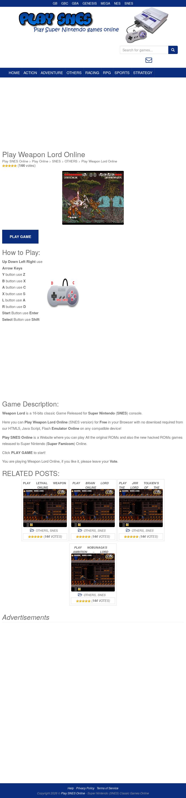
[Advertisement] (93, 114)
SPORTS (122, 72)
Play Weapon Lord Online (99, 161)
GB (55, 3)
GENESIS (90, 3)
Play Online (40, 161)
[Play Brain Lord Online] (93, 508)
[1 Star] (3, 165)
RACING (92, 72)
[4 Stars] (12, 165)
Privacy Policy (85, 788)
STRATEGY (142, 72)
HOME (14, 72)
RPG (107, 72)
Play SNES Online (15, 161)
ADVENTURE (52, 72)
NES (117, 3)
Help (71, 788)
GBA (75, 3)
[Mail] (149, 59)
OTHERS (74, 72)
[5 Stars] (15, 165)
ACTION (30, 72)
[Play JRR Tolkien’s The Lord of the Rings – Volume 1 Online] (141, 508)
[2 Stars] (6, 165)
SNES (128, 3)
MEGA (105, 3)
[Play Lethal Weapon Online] (45, 508)
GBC (64, 3)
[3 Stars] (9, 165)
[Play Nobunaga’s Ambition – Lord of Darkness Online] (93, 572)
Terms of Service (107, 788)
